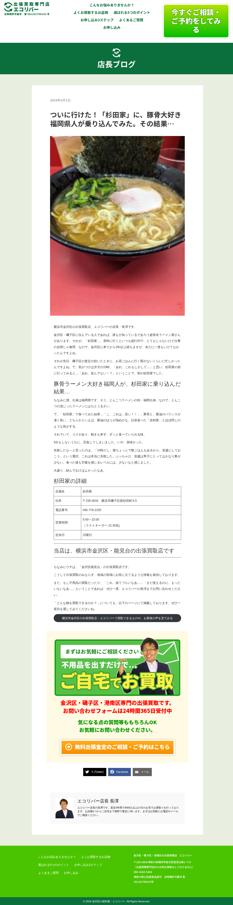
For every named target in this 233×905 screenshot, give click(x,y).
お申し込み (71, 872)
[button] (196, 21)
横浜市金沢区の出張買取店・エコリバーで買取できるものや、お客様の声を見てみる (117, 618)
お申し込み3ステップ (88, 864)
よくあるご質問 (48, 872)
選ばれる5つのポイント (53, 864)
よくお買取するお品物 (95, 856)
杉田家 (87, 491)
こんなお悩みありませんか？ (57, 856)
